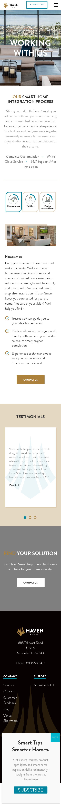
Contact (9, 691)
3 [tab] (35, 518)
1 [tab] (25, 518)
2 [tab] (30, 518)
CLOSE (55, 737)
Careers (8, 684)
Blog (6, 709)
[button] (36, 5)
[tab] (14, 202)
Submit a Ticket (44, 684)
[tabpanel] (30, 467)
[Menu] (56, 5)
